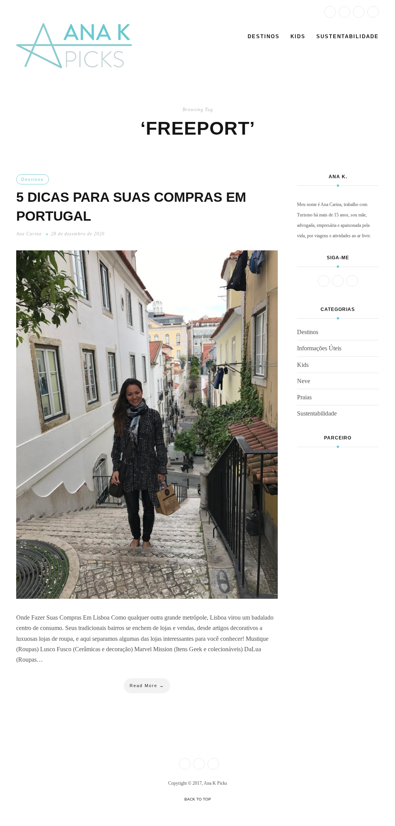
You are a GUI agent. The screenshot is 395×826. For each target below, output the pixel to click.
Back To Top (197, 799)
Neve (303, 381)
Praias (304, 397)
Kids (298, 36)
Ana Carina (29, 233)
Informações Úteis (319, 348)
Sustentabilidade (347, 36)
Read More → (147, 685)
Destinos (264, 36)
